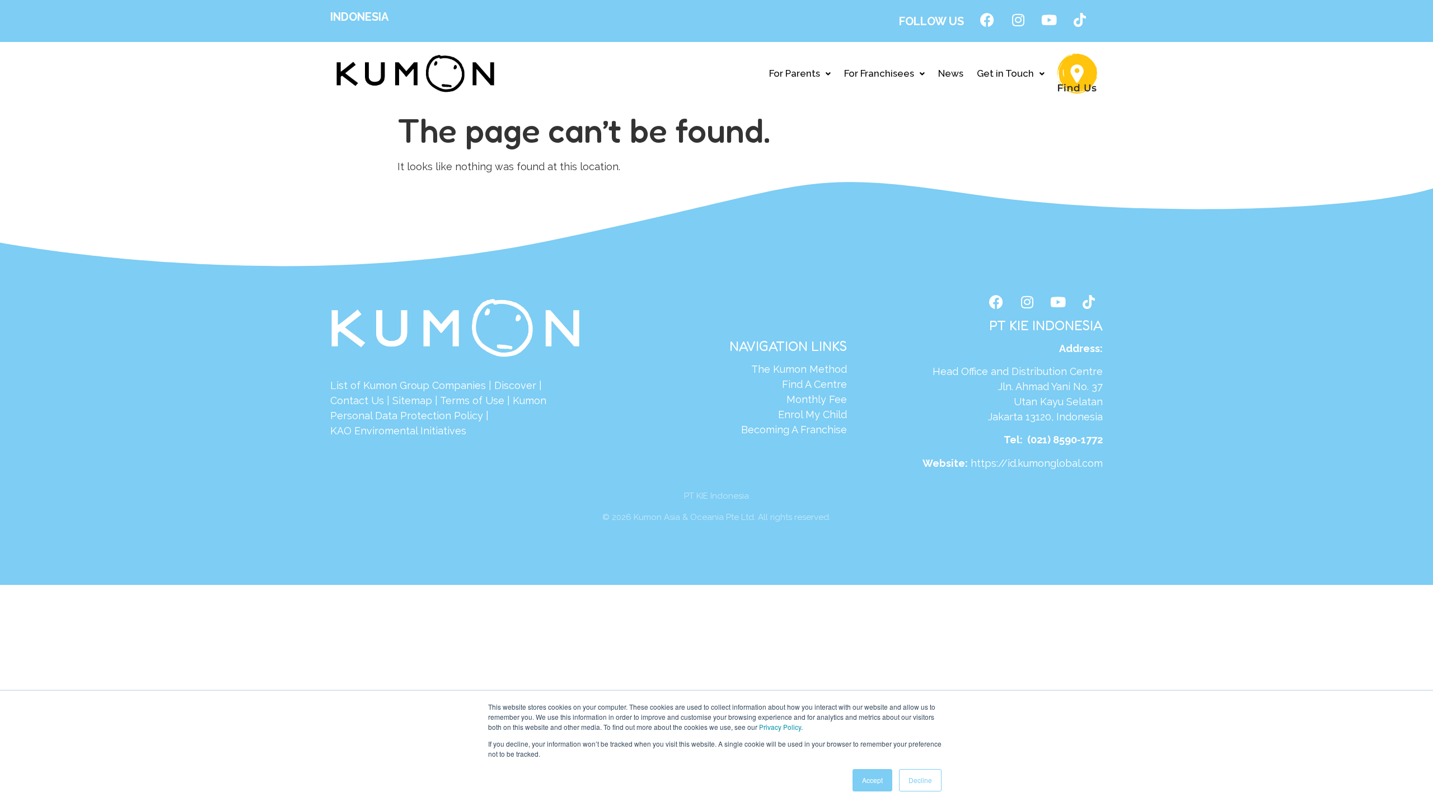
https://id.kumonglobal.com (1037, 463)
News (950, 73)
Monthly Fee (816, 399)
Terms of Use (472, 400)
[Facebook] (987, 20)
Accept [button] (872, 780)
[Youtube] (1049, 20)
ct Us (371, 400)
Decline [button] (920, 780)
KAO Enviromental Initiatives (398, 431)
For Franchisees (879, 73)
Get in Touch (1005, 73)
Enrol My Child (812, 414)
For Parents (794, 73)
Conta (344, 400)
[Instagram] (1018, 20)
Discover (515, 385)
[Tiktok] (1080, 20)
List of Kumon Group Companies (408, 385)
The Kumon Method (799, 369)
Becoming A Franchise (794, 429)
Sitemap (412, 400)
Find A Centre (814, 384)
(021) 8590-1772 (1065, 440)
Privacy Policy (780, 727)
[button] (800, 73)
